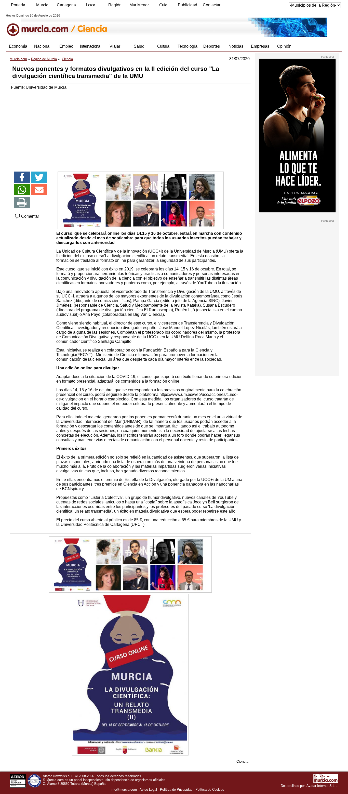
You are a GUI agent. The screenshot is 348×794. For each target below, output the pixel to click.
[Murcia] (40, 25)
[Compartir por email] (39, 190)
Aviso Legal (148, 789)
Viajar (115, 46)
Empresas (260, 46)
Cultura (163, 46)
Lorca (90, 5)
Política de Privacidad (176, 789)
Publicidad (187, 5)
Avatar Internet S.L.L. (322, 786)
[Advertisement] (130, 129)
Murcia (42, 5)
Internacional (90, 46)
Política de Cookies (209, 789)
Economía (18, 46)
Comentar (29, 216)
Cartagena (66, 5)
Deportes (211, 46)
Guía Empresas (163, 6)
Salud (139, 46)
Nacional (42, 46)
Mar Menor (139, 5)
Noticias (236, 46)
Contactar (211, 5)
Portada (18, 5)
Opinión (284, 46)
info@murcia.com (124, 789)
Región (115, 5)
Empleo (66, 46)
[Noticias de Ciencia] (130, 25)
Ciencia (242, 761)
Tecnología (187, 46)
